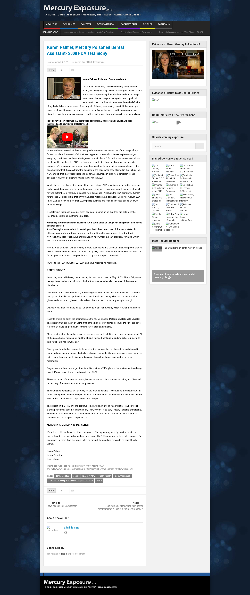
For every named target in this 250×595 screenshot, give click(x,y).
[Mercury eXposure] (97, 10)
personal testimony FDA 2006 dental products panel (71, 480)
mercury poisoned (122, 475)
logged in (63, 554)
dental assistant (62, 475)
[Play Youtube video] (67, 136)
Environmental (105, 24)
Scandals (164, 24)
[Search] (199, 146)
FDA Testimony (88, 475)
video (99, 480)
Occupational (129, 24)
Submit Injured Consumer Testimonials (110, 32)
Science (147, 24)
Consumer (69, 24)
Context (86, 24)
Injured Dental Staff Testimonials (89, 62)
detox (75, 475)
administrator (72, 527)
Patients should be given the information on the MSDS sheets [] (93, 319)
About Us (51, 24)
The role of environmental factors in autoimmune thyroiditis (174, 275)
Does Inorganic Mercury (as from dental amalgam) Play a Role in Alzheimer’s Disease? (120, 506)
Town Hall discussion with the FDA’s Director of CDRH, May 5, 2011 (160, 32)
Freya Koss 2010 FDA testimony (62, 504)
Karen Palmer (105, 475)
